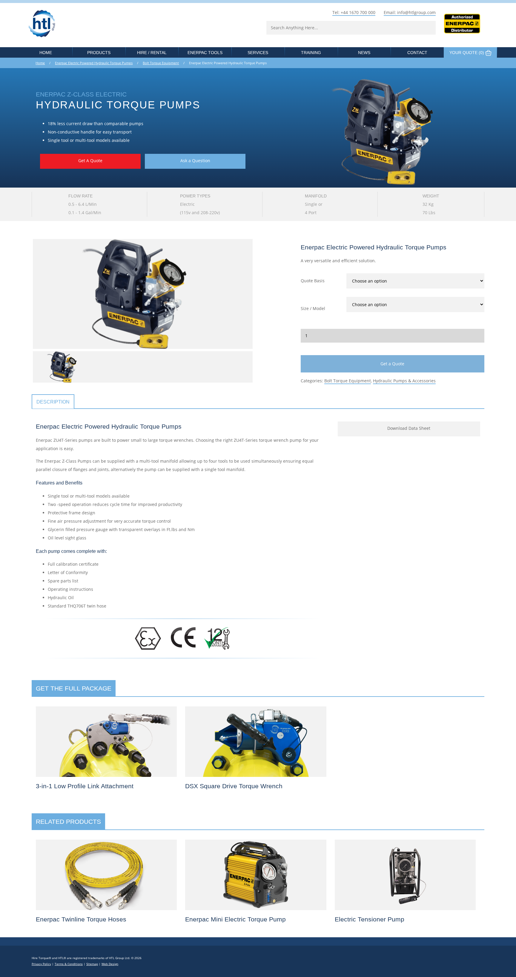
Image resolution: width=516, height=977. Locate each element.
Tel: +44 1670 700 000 (353, 12)
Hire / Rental (152, 52)
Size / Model (313, 308)
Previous (24, 294)
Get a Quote (392, 363)
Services (258, 52)
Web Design (110, 964)
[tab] (53, 402)
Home (45, 52)
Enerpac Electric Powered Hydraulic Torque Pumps (94, 63)
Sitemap (92, 964)
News (364, 52)
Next (262, 294)
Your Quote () (467, 52)
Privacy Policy (41, 964)
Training (311, 52)
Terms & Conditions (69, 964)
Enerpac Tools (205, 52)
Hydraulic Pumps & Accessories (404, 381)
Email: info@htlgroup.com (410, 12)
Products (98, 52)
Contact (417, 52)
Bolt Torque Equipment (161, 63)
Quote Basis (313, 280)
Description (53, 401)
